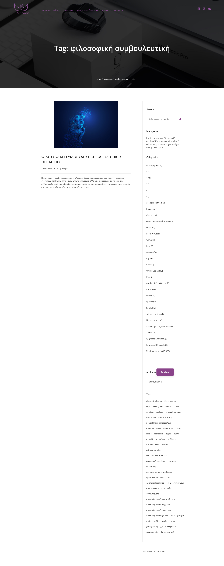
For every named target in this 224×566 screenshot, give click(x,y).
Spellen (151, 301)
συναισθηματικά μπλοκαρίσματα (160, 499)
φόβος (165, 521)
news (150, 264)
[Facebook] (198, 9)
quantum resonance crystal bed (160, 428)
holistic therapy (165, 417)
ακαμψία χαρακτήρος (155, 439)
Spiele (151, 308)
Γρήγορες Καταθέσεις (157, 338)
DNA (177, 406)
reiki (179, 428)
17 (148, 178)
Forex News (153, 233)
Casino (151, 215)
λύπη (169, 477)
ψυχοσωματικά (167, 532)
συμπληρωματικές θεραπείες (159, 488)
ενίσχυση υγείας (153, 450)
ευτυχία (172, 461)
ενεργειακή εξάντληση (156, 461)
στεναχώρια (178, 483)
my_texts (151, 258)
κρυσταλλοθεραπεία (155, 477)
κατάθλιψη (151, 466)
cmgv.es (151, 227)
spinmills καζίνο (155, 314)
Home (98, 79)
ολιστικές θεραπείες (155, 483)
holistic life (151, 417)
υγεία (148, 521)
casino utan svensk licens (159, 221)
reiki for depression (154, 434)
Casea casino (170, 401)
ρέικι (168, 483)
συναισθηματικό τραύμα (157, 515)
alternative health (154, 401)
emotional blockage (154, 412)
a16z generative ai (155, 202)
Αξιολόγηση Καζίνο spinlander (161, 326)
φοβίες (157, 521)
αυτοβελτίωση (152, 444)
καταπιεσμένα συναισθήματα (159, 472)
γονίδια (165, 444)
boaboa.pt (152, 209)
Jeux (149, 246)
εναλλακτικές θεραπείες (156, 455)
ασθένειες (172, 439)
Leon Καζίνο (153, 252)
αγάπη (176, 434)
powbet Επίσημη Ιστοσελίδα (158, 423)
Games (150, 239)
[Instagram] (204, 9)
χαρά (172, 521)
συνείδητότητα (177, 515)
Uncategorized (154, 320)
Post (149, 277)
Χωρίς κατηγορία (158, 351)
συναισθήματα (152, 494)
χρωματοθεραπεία (168, 526)
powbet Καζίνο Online (157, 283)
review (150, 295)
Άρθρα (65, 168)
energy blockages (173, 412)
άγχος (168, 434)
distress (169, 406)
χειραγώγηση (152, 526)
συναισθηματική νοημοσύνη (159, 510)
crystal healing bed (154, 406)
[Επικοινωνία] (209, 9)
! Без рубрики (154, 165)
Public (151, 289)
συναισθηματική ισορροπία (158, 504)
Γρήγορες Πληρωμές (156, 345)
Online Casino (154, 270)
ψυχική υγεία (152, 532)
